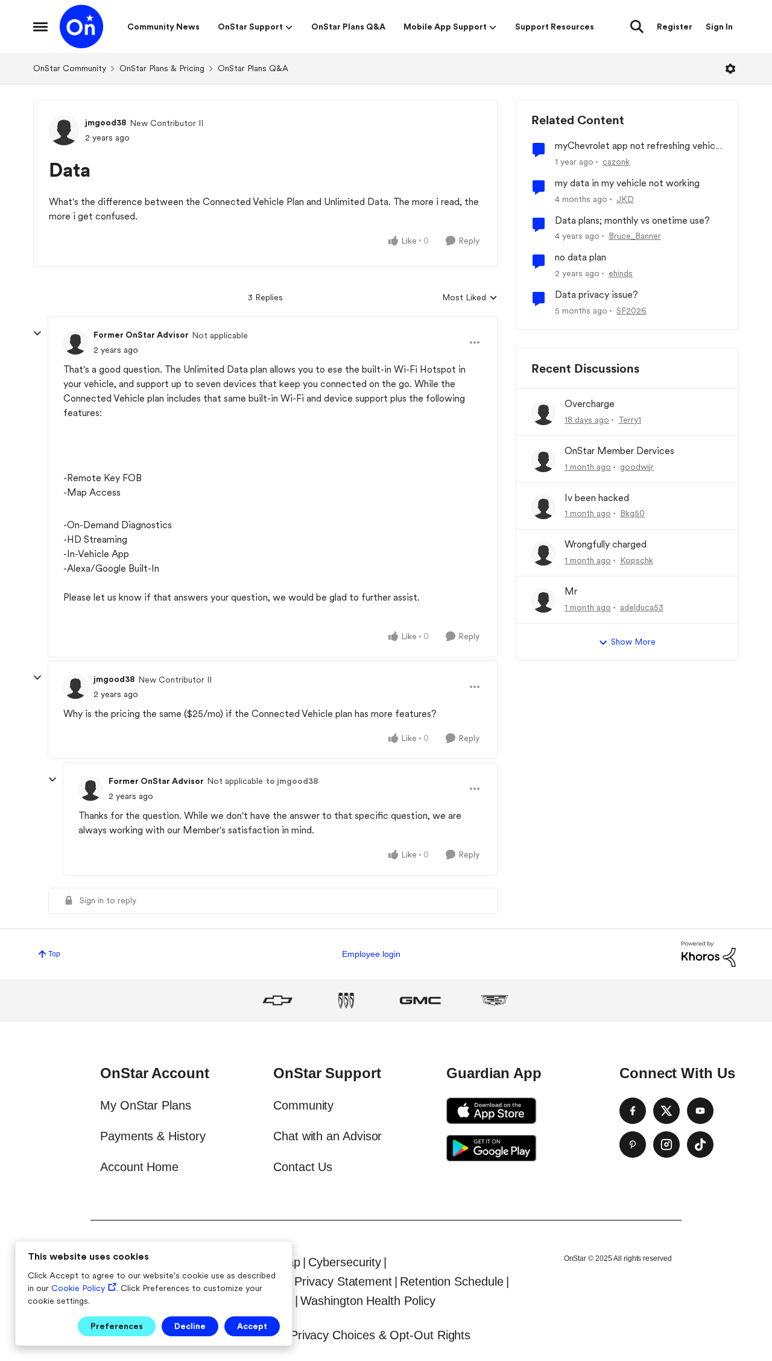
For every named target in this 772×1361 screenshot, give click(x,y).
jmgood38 (106, 122)
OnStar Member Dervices (619, 450)
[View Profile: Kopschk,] (543, 554)
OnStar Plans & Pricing (161, 68)
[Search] (637, 26)
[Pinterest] (632, 1144)
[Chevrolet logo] (277, 1000)
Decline (190, 1326)
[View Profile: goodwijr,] (543, 460)
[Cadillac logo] (494, 1000)
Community (303, 1105)
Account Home (139, 1166)
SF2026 (631, 310)
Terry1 (629, 420)
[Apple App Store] (491, 1110)
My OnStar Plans (145, 1105)
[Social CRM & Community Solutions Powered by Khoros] (709, 954)
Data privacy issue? (596, 294)
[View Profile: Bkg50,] (543, 507)
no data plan (580, 257)
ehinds (621, 273)
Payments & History (153, 1136)
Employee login (371, 954)
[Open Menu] (730, 68)
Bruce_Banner (635, 236)
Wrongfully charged (606, 544)
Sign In (719, 26)
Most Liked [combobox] (470, 298)
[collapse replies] (37, 333)
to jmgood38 (292, 781)
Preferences (116, 1326)
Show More (633, 641)
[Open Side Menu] (40, 26)
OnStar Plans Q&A (253, 68)
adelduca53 (641, 607)
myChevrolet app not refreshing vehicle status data (639, 146)
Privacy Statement (343, 1281)
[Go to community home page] (81, 26)
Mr (571, 591)
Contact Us (302, 1166)
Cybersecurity (344, 1262)
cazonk (616, 161)
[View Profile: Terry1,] (543, 413)
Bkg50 (632, 513)
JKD (625, 199)
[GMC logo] (420, 1000)
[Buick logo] (346, 1000)
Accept (252, 1326)
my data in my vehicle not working (627, 183)
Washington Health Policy (367, 1300)
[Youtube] (700, 1110)
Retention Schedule (452, 1281)
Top (54, 954)
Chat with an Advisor (327, 1136)
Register (674, 26)
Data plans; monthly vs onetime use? (632, 220)
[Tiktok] (700, 1144)
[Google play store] (491, 1148)
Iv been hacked (597, 498)
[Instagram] (666, 1144)
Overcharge (590, 403)
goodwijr (637, 467)
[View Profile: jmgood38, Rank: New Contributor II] (64, 130)
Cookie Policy (78, 1288)
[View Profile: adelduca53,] (543, 601)
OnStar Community (69, 68)
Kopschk (636, 560)
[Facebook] (632, 1110)
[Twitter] (666, 1110)
